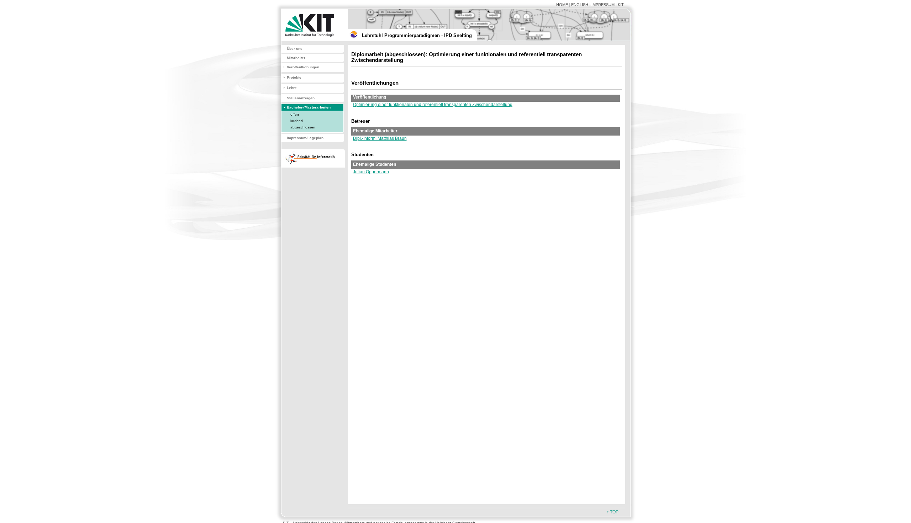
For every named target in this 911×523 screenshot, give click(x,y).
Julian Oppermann (371, 171)
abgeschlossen (302, 127)
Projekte (294, 77)
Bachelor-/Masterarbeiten (309, 107)
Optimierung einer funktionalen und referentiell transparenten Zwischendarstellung (432, 104)
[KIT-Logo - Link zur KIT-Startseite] (311, 39)
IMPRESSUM (603, 4)
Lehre (292, 88)
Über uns (294, 49)
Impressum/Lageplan (305, 138)
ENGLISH (579, 4)
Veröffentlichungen (303, 67)
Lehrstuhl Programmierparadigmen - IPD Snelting (417, 35)
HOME (562, 4)
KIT (621, 4)
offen (294, 114)
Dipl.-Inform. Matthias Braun (380, 138)
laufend (296, 121)
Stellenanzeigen (301, 98)
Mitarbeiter (296, 58)
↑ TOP (612, 512)
